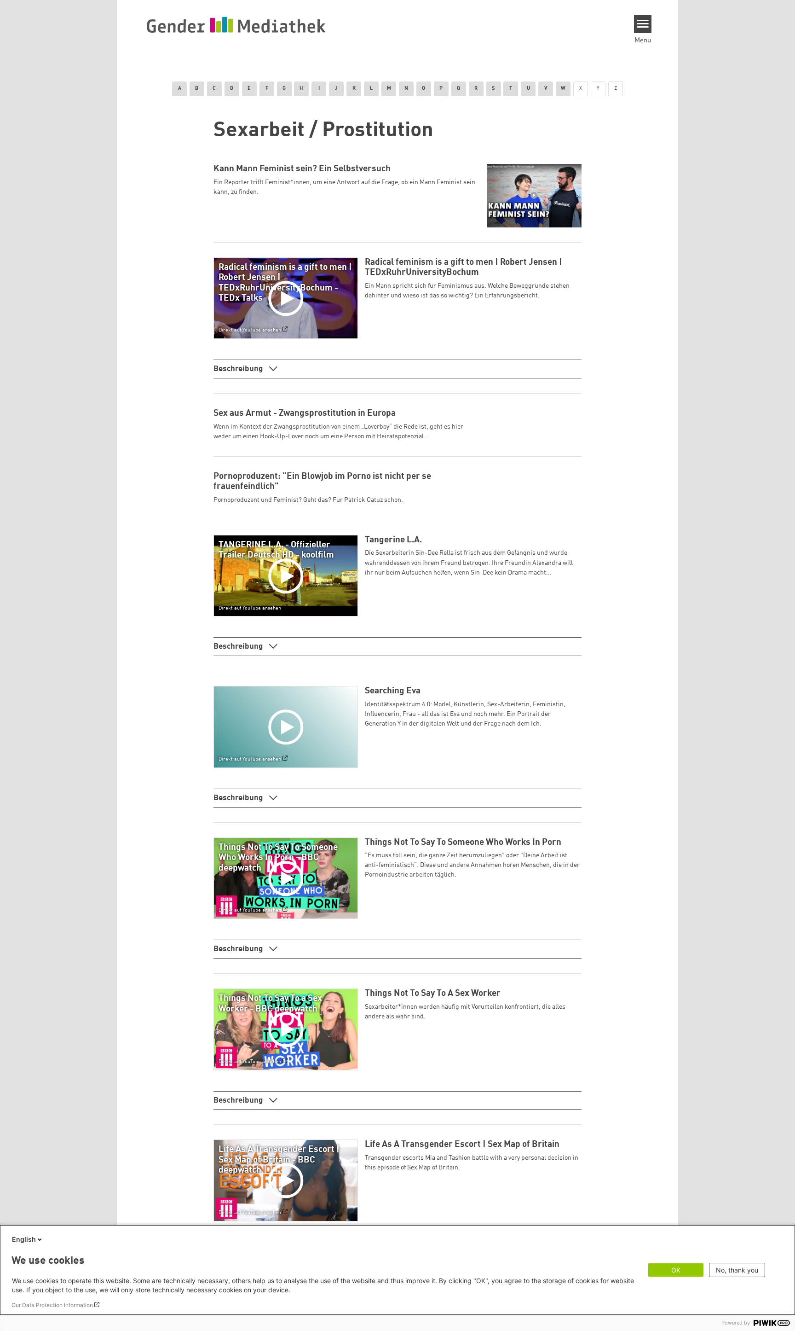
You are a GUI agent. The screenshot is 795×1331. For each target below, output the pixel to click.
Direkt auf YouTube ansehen (250, 330)
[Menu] (643, 24)
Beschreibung (239, 369)
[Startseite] (236, 24)
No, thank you (737, 1270)
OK (675, 1270)
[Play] (287, 298)
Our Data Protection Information (52, 1305)
